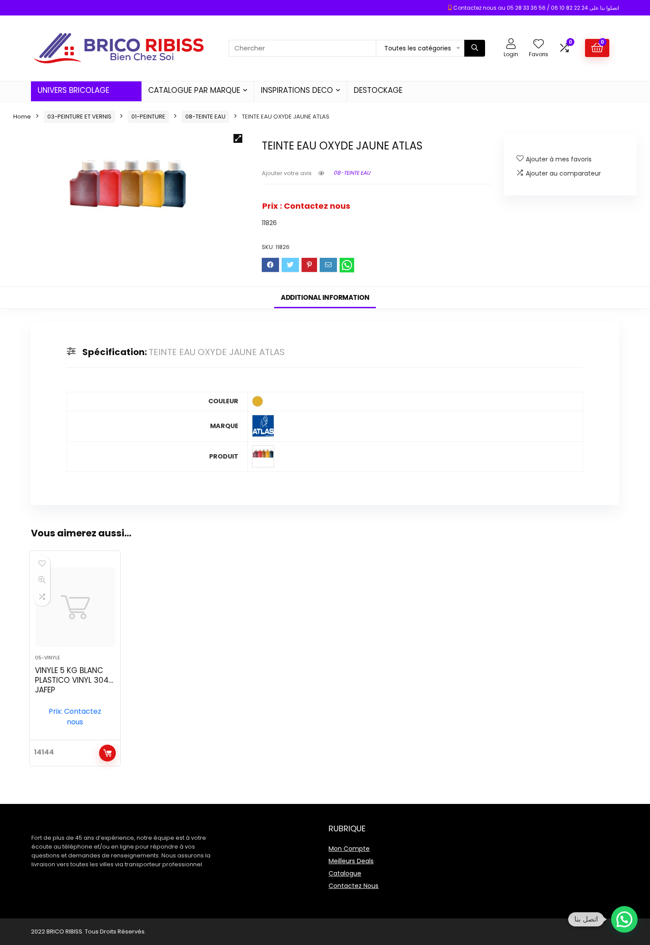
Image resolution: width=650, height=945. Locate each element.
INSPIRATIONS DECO (297, 90)
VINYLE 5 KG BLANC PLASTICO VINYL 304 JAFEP (72, 680)
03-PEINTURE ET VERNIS (79, 116)
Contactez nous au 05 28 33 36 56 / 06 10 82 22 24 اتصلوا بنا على (536, 7)
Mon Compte (349, 848)
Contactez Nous (354, 885)
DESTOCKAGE (378, 90)
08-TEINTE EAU (205, 116)
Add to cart (107, 753)
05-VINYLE (47, 657)
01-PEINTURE (148, 116)
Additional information (325, 297)
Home (22, 116)
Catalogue (345, 873)
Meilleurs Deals (351, 861)
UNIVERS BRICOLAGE (73, 90)
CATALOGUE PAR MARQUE (194, 90)
